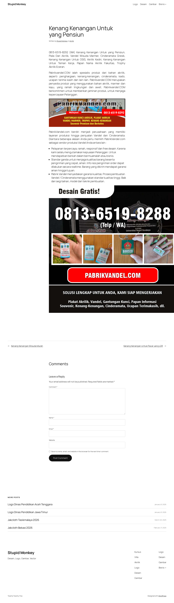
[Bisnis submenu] (165, 4)
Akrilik (71, 41)
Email (51, 429)
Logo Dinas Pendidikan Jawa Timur (28, 512)
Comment (53, 387)
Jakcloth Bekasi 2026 (20, 527)
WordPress (162, 596)
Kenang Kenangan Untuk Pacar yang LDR (143, 345)
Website (52, 440)
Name (51, 418)
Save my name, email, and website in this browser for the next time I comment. (80, 451)
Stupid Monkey (17, 4)
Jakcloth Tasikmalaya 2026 (23, 520)
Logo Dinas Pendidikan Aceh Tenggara (30, 504)
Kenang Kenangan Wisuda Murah (27, 345)
